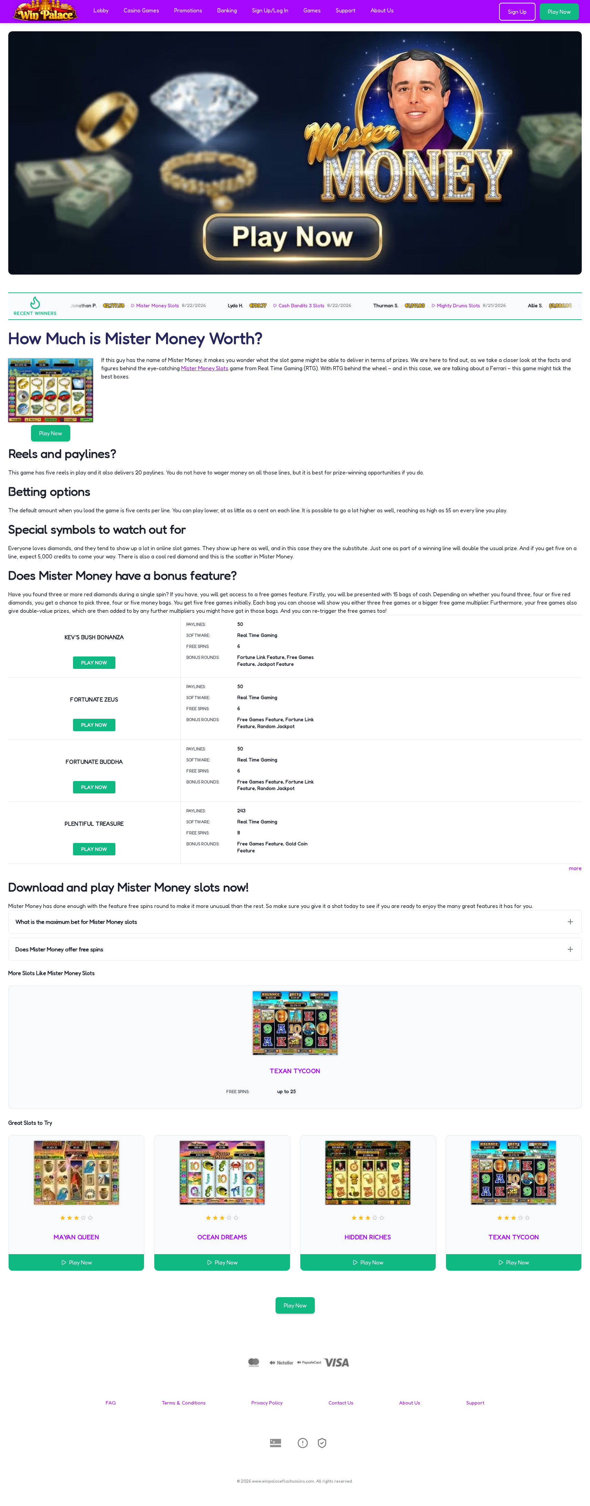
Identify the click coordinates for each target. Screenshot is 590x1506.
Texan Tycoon (295, 1071)
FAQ (111, 1403)
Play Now (559, 11)
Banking (227, 10)
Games (312, 10)
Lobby (101, 10)
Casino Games (141, 10)
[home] (45, 18)
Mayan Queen (76, 1237)
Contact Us (341, 1403)
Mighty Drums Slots (433, 305)
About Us (382, 10)
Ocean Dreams (222, 1237)
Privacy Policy (266, 1403)
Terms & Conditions (184, 1403)
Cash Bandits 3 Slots (276, 305)
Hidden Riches (368, 1237)
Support (345, 10)
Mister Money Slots (132, 305)
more (575, 868)
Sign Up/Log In (270, 10)
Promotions (188, 10)
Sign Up (517, 11)
